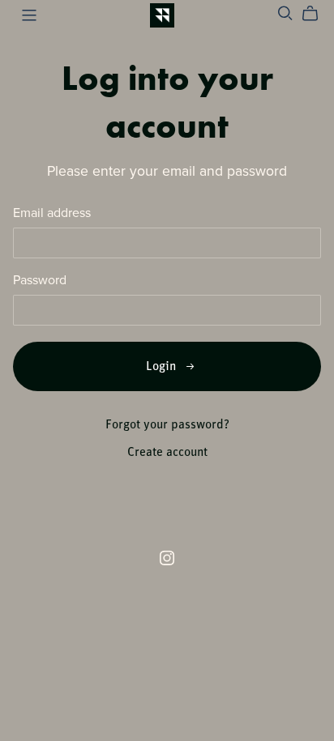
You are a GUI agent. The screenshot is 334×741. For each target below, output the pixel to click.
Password (39, 280)
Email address (52, 213)
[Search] (285, 13)
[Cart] (316, 14)
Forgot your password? (167, 425)
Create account (167, 452)
